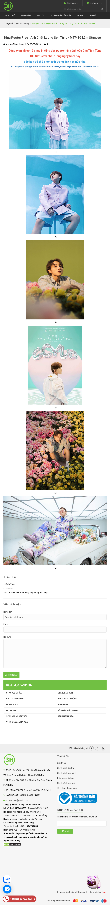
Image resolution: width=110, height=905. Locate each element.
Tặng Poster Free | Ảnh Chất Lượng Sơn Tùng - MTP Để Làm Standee (52, 37)
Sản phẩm (26, 16)
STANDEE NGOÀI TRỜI (16, 716)
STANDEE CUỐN (65, 693)
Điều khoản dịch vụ (65, 778)
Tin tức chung (22, 23)
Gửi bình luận (11, 675)
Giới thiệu (61, 763)
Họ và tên (7, 612)
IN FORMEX (63, 704)
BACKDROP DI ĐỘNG (67, 699)
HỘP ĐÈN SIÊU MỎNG (68, 710)
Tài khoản (71, 3)
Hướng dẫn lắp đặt (61, 16)
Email (5, 624)
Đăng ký (65, 831)
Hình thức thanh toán (67, 788)
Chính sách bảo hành (66, 773)
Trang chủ (9, 16)
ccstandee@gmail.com (17, 800)
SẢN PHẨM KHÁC (66, 716)
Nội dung (7, 637)
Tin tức (41, 16)
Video (80, 16)
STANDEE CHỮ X (14, 693)
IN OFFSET (11, 710)
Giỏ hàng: (94, 3)
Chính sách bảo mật (66, 783)
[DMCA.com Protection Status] (12, 844)
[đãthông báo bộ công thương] (77, 798)
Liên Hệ (92, 16)
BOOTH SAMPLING (15, 699)
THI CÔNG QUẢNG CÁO (17, 722)
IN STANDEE (12, 704)
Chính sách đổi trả (65, 768)
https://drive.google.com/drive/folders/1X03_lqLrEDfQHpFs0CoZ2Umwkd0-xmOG (55, 66)
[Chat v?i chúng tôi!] (7, 889)
